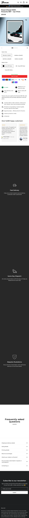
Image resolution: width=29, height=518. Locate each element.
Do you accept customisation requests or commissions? (12, 461)
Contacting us (5, 465)
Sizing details (5, 446)
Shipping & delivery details (8, 443)
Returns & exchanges (7, 453)
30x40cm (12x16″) (7, 55)
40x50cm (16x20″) (18, 55)
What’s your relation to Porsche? (10, 457)
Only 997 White (9, 70)
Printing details (5, 450)
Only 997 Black (8, 66)
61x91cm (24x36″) (19, 59)
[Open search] (18, 2)
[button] (27, 48)
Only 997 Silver (21, 66)
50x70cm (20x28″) (7, 59)
